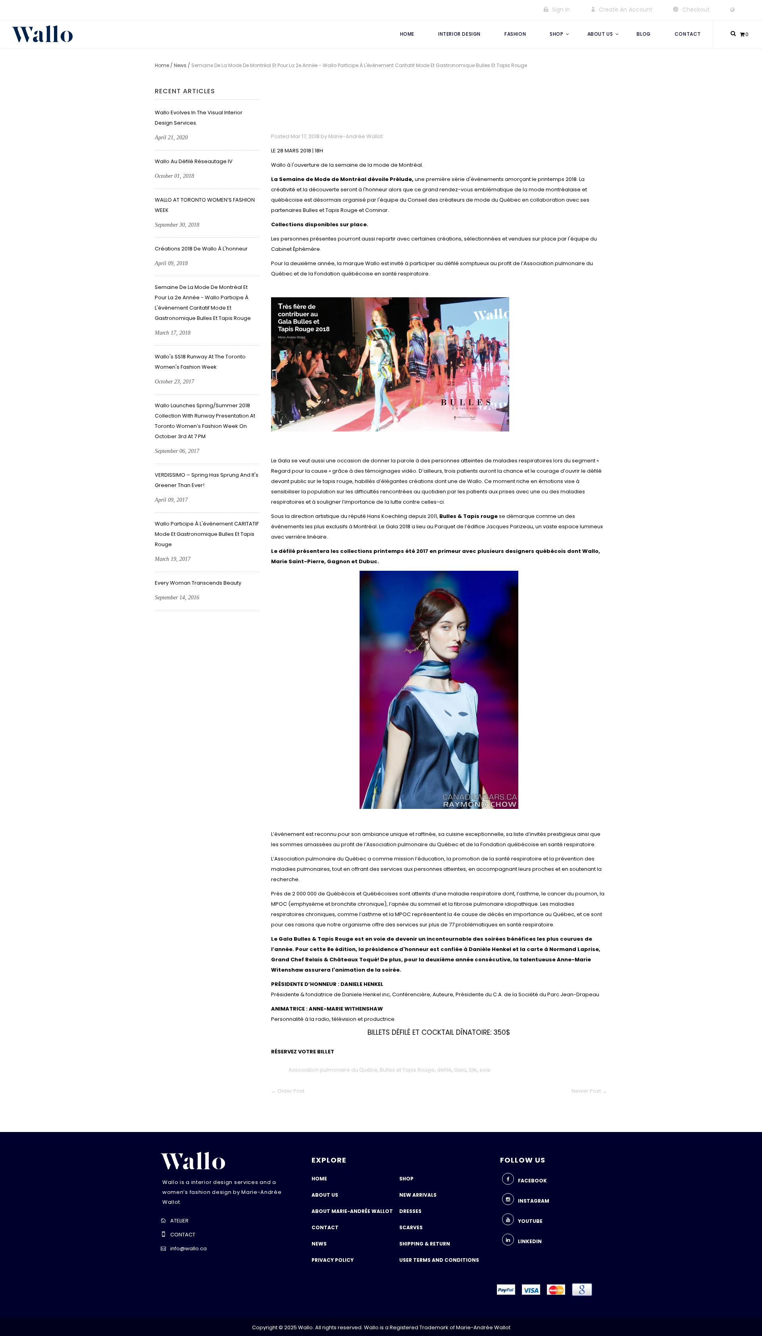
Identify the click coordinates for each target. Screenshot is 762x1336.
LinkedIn (530, 1241)
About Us (325, 1195)
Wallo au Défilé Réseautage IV (194, 161)
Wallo (590, 551)
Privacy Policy (333, 1260)
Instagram (533, 1200)
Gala (460, 1070)
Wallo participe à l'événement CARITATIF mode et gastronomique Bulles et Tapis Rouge (207, 534)
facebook (532, 1180)
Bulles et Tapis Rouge (407, 1070)
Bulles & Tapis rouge (468, 516)
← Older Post (287, 1091)
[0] (742, 34)
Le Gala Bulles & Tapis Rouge (312, 939)
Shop (406, 1178)
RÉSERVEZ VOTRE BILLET (302, 1051)
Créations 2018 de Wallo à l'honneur (201, 248)
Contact (325, 1227)
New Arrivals (418, 1195)
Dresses (410, 1211)
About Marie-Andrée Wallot (352, 1211)
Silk (473, 1070)
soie (485, 1070)
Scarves (411, 1227)
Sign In (561, 9)
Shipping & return (424, 1243)
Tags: (279, 1070)
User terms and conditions (439, 1260)
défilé (444, 1070)
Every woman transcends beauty (198, 583)
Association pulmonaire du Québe (333, 1070)
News (180, 65)
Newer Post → (589, 1091)
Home (162, 65)
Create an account (625, 9)
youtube (530, 1221)
